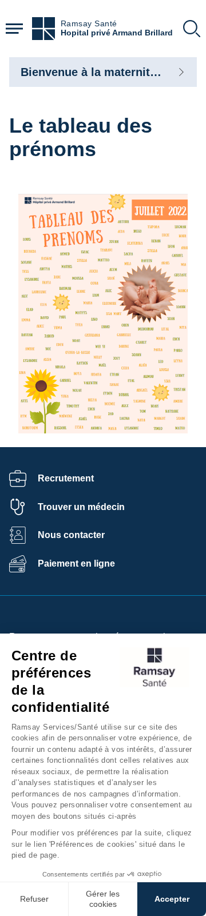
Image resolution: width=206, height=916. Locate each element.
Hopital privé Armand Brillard (117, 33)
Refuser (34, 898)
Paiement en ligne (76, 563)
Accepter (171, 898)
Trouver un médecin (81, 507)
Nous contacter (71, 535)
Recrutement (66, 478)
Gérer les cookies (103, 899)
